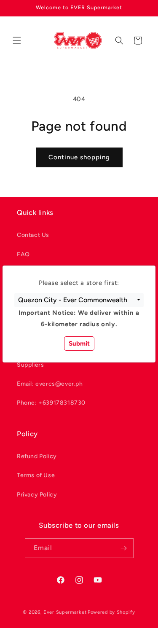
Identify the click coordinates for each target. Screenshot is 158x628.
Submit (79, 343)
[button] (79, 300)
